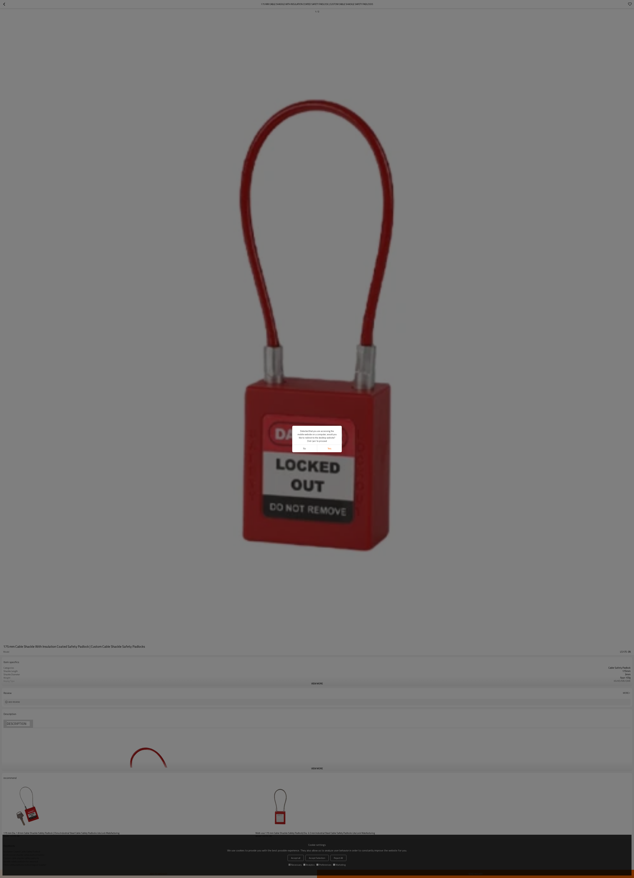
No (304, 448)
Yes (329, 448)
